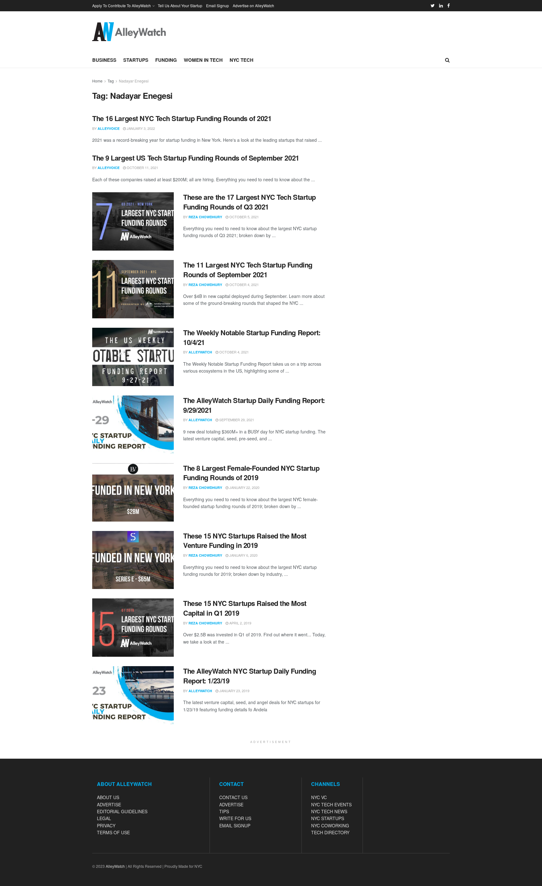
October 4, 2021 (243, 284)
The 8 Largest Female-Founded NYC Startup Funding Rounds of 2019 (251, 473)
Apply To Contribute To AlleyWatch (121, 5)
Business (104, 59)
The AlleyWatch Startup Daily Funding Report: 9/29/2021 (254, 405)
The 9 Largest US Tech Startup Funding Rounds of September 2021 (195, 158)
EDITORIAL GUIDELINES (122, 811)
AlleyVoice (109, 128)
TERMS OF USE (113, 832)
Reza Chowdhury (205, 217)
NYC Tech (241, 59)
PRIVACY (106, 825)
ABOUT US (108, 797)
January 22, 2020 (243, 487)
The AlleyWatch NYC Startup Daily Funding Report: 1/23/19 (249, 676)
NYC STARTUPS (327, 818)
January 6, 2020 (243, 555)
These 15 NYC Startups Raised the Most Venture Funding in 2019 (244, 540)
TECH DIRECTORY (330, 832)
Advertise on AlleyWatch (253, 5)
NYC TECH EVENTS (331, 804)
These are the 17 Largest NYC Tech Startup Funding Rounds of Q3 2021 (249, 202)
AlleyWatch (200, 352)
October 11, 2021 (142, 167)
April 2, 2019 (239, 622)
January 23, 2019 (233, 690)
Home (97, 80)
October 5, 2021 (243, 216)
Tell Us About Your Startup (180, 5)
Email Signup (217, 5)
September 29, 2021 (236, 419)
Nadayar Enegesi (134, 80)
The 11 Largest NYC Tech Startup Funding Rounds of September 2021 (247, 269)
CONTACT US (233, 797)
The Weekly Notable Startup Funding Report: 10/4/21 (252, 337)
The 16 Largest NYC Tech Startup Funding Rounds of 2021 (181, 118)
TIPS (224, 811)
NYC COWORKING (330, 825)
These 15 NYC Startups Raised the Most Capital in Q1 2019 (244, 608)
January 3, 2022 (140, 128)
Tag (111, 80)
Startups (135, 59)
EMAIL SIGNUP (234, 825)
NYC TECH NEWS (329, 811)
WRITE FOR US (235, 818)
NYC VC (319, 797)
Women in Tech (203, 59)
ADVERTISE (109, 804)
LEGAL (104, 818)
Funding (166, 59)
